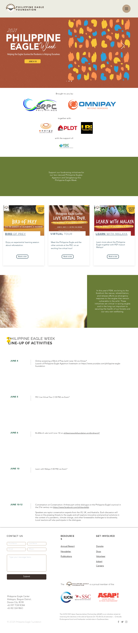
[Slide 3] (71, 81)
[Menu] (126, 9)
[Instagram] (126, 621)
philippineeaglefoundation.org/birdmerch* (82, 433)
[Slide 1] (66, 81)
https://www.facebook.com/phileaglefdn (71, 507)
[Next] (123, 45)
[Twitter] (122, 621)
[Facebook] (118, 621)
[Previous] (15, 45)
